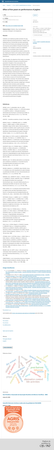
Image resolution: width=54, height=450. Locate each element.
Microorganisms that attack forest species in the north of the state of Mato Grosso (26, 305)
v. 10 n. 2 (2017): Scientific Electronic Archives (21, 5)
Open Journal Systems (8, 331)
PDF (36, 15)
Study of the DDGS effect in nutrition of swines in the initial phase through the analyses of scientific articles (27, 286)
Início (4, 5)
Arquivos (9, 5)
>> (10, 310)
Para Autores (5, 322)
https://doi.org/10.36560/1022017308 (14, 25)
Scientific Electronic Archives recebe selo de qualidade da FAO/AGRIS (22, 403)
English (4, 341)
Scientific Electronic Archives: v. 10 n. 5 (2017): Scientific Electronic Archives (28, 275)
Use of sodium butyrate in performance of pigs (33, 274)
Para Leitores (5, 320)
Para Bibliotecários (7, 325)
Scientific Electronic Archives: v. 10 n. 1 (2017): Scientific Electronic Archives (27, 279)
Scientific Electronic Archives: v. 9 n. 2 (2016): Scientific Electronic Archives (31, 302)
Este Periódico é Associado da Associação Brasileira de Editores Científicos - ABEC (25, 394)
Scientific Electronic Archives (11, 1)
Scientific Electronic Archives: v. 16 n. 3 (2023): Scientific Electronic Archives (32, 300)
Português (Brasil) (7, 339)
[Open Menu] (2, 1)
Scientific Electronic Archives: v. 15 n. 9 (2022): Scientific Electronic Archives (32, 284)
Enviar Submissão (8, 347)
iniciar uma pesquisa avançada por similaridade (23, 313)
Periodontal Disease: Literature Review (38, 293)
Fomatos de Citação (38, 35)
